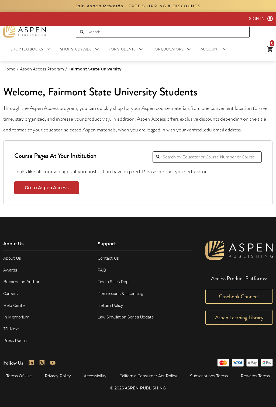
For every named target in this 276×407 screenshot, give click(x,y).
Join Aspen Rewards (99, 6)
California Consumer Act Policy (148, 376)
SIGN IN (257, 18)
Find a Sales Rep (113, 281)
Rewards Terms (255, 376)
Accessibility (95, 376)
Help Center (14, 305)
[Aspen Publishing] (24, 32)
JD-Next (11, 329)
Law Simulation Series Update (126, 317)
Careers (10, 293)
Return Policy (110, 305)
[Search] (82, 32)
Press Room (15, 340)
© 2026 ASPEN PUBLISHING (138, 388)
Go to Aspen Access (47, 187)
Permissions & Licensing (120, 293)
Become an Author (21, 281)
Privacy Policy (58, 376)
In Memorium (16, 317)
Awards (10, 270)
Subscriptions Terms (209, 376)
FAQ (102, 270)
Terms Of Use (19, 376)
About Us (12, 258)
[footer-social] (31, 362)
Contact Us (108, 258)
